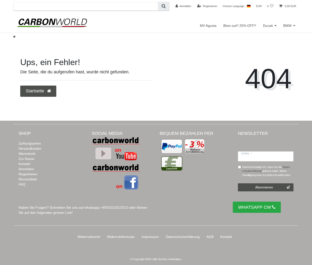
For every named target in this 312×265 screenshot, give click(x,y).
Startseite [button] (35, 90)
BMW (287, 26)
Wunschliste (28, 179)
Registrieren (28, 174)
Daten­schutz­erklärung (183, 237)
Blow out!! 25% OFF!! (239, 26)
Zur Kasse (26, 159)
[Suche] (163, 6)
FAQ (22, 184)
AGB (210, 237)
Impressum (150, 237)
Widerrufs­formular (121, 237)
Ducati (268, 26)
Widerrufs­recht (89, 237)
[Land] (248, 6)
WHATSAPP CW (254, 207)
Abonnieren (264, 187)
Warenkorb (27, 154)
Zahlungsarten (30, 143)
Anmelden (26, 169)
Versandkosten (30, 148)
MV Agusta (208, 26)
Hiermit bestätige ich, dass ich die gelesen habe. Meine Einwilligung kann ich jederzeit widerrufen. (266, 171)
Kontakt (24, 164)
